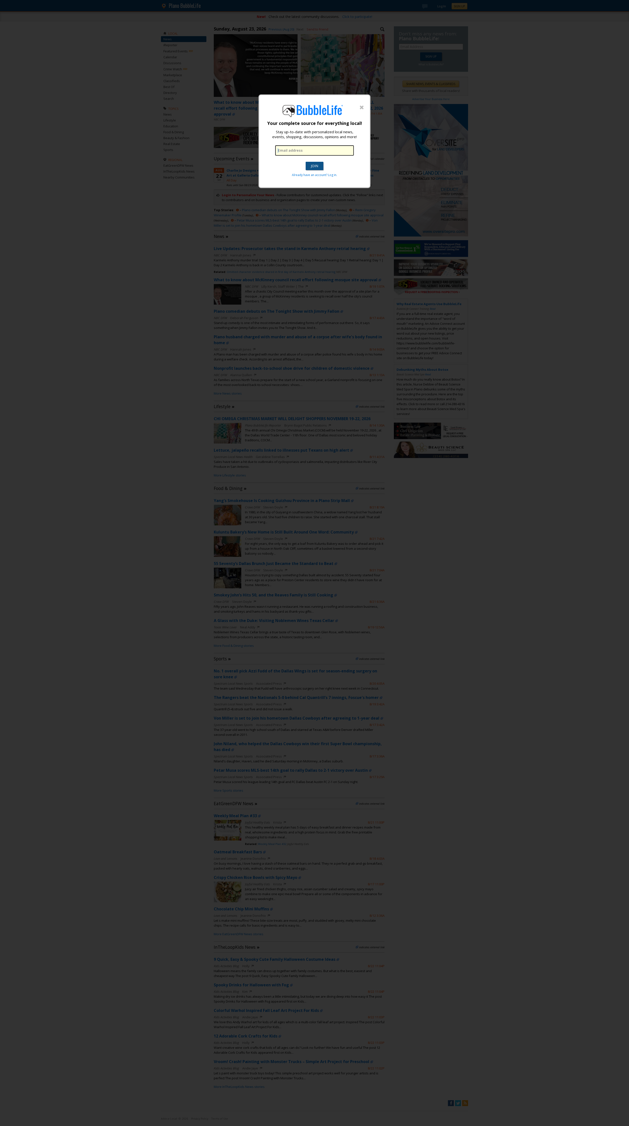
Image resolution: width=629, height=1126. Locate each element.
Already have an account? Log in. (314, 175)
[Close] (362, 107)
